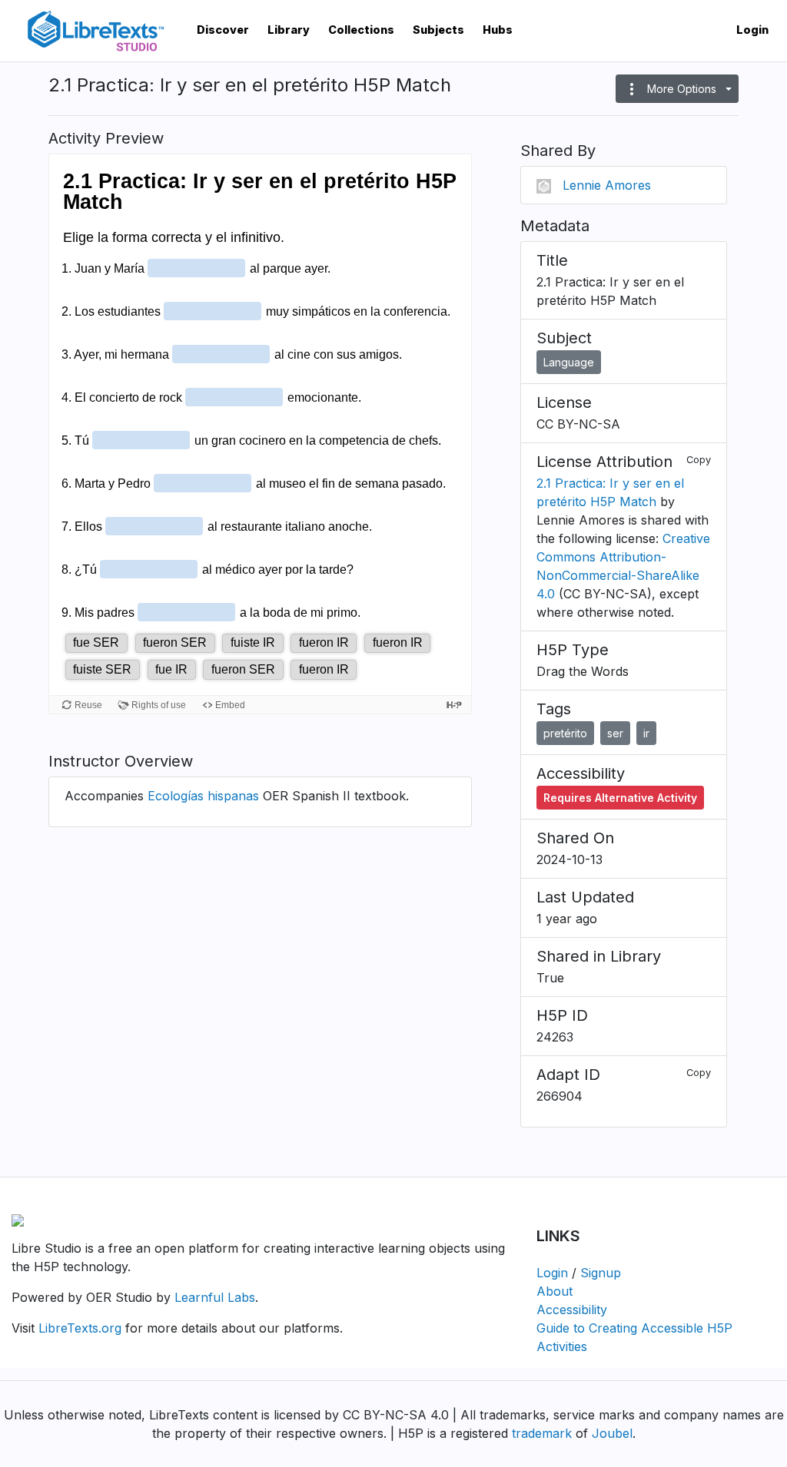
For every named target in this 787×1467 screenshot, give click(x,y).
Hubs (498, 29)
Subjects (438, 29)
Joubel (612, 1433)
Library (288, 29)
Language (568, 362)
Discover (223, 29)
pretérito (565, 733)
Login (752, 29)
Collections (361, 29)
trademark (542, 1433)
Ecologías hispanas (205, 795)
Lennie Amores (607, 185)
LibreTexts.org (79, 1328)
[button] (677, 89)
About (554, 1291)
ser (615, 733)
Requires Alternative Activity (620, 797)
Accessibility (571, 1309)
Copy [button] (698, 459)
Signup (600, 1272)
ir (646, 733)
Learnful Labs (214, 1297)
